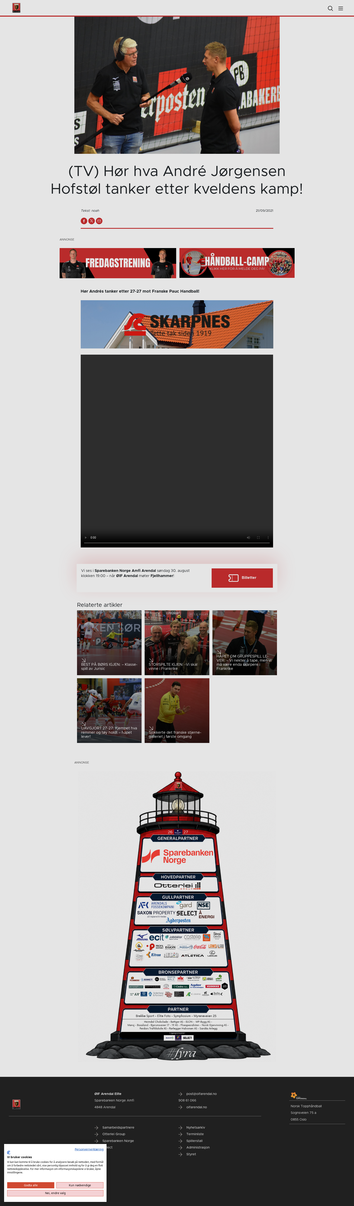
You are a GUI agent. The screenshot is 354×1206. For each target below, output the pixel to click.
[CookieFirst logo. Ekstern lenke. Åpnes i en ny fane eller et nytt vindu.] (8, 1152)
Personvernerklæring (89, 1149)
